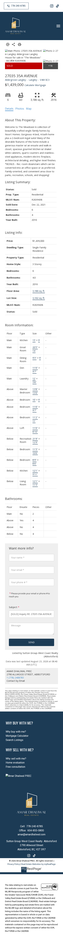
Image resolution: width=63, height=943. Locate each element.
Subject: (13, 607)
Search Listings (14, 740)
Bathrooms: (13, 499)
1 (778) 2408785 (15, 677)
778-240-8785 (18, 5)
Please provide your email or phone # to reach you (29, 595)
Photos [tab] (19, 108)
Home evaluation (15, 762)
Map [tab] (29, 108)
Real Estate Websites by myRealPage (38, 864)
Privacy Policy (13, 864)
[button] (16, 6)
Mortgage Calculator (17, 735)
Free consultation (15, 766)
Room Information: (19, 325)
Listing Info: (13, 232)
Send (31, 642)
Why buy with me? (16, 731)
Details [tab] (9, 108)
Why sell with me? (16, 758)
